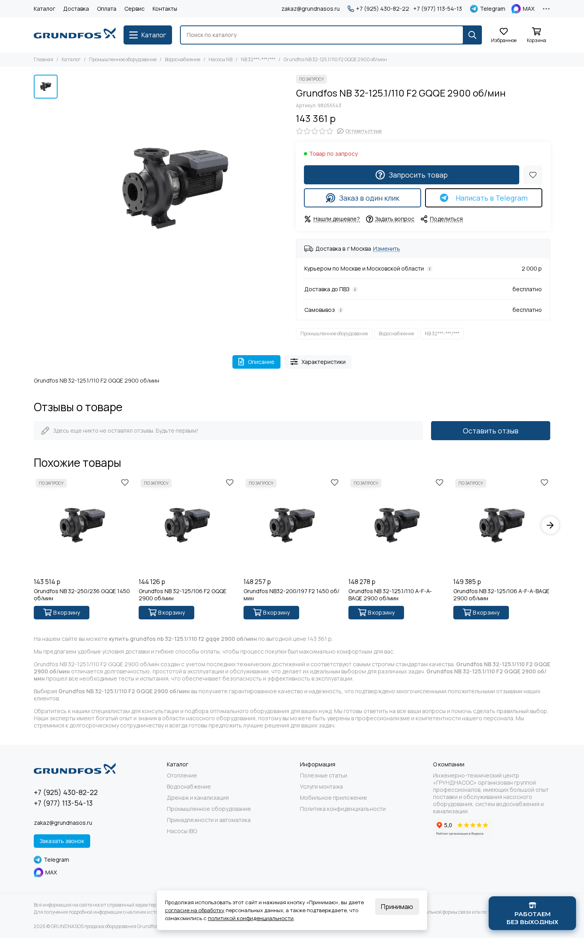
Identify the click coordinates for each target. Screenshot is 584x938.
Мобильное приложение (333, 797)
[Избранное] (532, 174)
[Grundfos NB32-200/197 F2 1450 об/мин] (292, 525)
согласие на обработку (194, 910)
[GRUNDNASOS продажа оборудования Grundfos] (75, 34)
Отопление (182, 775)
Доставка (76, 8)
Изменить (386, 249)
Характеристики (324, 362)
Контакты (165, 8)
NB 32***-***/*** (258, 59)
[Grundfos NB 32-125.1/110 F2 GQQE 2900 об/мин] (175, 188)
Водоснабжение (182, 59)
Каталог (44, 8)
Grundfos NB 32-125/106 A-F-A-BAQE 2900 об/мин (501, 595)
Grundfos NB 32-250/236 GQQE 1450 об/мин (82, 595)
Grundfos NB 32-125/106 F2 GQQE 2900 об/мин (182, 595)
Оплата (106, 8)
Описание (261, 362)
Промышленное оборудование (123, 59)
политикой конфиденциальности (251, 918)
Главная (43, 59)
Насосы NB (220, 59)
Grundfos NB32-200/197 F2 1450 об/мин (291, 595)
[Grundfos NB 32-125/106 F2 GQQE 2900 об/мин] (187, 525)
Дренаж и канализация (198, 797)
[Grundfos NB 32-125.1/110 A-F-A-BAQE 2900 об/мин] (396, 525)
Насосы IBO (182, 831)
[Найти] (472, 34)
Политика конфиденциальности (343, 808)
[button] (34, 525)
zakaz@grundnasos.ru (310, 8)
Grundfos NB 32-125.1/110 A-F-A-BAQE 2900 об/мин (390, 595)
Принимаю (397, 906)
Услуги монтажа (321, 786)
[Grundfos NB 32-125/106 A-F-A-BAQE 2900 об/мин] (501, 525)
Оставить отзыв (490, 430)
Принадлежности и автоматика (209, 820)
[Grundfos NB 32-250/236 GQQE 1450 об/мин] (82, 525)
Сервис (134, 8)
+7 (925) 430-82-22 (382, 8)
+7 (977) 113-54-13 (437, 8)
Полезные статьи (323, 775)
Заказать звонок (62, 841)
